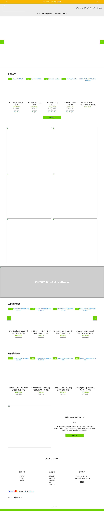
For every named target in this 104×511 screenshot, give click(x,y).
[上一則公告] (6, 2)
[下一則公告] (97, 2)
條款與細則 (52, 482)
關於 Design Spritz (47, 13)
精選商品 (57, 13)
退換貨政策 (52, 478)
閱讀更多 (74, 435)
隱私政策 (52, 484)
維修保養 (52, 480)
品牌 (64, 13)
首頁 (38, 13)
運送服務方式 (52, 476)
